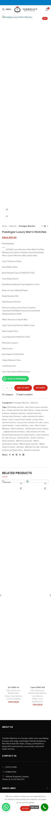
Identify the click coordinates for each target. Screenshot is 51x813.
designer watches (18, 413)
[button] (45, 488)
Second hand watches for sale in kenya (18, 434)
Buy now (40, 388)
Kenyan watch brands (11, 416)
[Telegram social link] (23, 454)
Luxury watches (21, 425)
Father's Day (9, 696)
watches (20, 447)
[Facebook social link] (9, 454)
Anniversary (15, 690)
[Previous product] (42, 226)
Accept (25, 808)
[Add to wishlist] (21, 483)
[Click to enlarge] (7, 216)
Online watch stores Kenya (36, 428)
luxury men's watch (23, 419)
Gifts (8, 690)
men (31, 425)
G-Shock (9, 699)
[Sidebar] (3, 247)
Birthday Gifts (13, 693)
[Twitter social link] (13, 454)
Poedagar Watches (27, 226)
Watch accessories (24, 441)
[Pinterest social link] (16, 454)
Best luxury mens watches (36, 407)
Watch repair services (28, 444)
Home (4, 226)
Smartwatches (23, 437)
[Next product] (47, 226)
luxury (11, 419)
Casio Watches (37, 696)
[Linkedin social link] (20, 454)
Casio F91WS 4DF (37, 687)
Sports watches (37, 437)
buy (3, 410)
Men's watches (17, 428)
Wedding (17, 699)
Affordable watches (15, 407)
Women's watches (32, 450)
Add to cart (23, 388)
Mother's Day (37, 699)
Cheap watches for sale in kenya (20, 410)
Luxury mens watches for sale (29, 422)
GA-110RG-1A (13, 687)
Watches (13, 226)
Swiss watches (8, 441)
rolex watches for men (35, 431)
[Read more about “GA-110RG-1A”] (21, 488)
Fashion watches (34, 413)
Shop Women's (37, 702)
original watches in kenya (14, 431)
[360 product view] (7, 209)
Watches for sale (32, 447)
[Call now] (44, 807)
